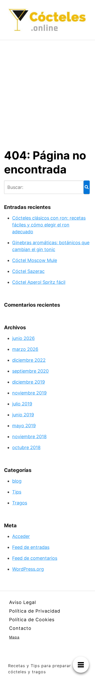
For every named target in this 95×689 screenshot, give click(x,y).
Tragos (19, 502)
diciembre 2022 (29, 360)
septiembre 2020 (30, 371)
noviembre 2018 (29, 436)
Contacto (20, 628)
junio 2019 (23, 414)
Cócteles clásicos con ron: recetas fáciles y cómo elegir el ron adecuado (49, 224)
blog (17, 481)
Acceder (21, 536)
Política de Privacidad (34, 611)
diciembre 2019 (28, 382)
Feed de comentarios (34, 558)
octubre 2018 (26, 447)
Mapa (14, 637)
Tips (16, 492)
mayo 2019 (24, 425)
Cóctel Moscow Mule (34, 260)
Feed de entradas (30, 547)
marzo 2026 (25, 349)
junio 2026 (23, 338)
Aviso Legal (22, 602)
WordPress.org (28, 569)
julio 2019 (22, 403)
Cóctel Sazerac (28, 271)
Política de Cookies (31, 619)
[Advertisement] (47, 90)
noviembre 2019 (29, 393)
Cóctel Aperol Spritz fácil (38, 282)
